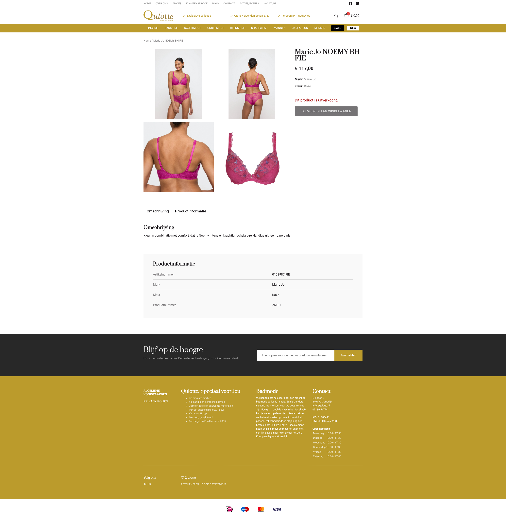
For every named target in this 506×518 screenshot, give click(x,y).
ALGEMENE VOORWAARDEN (155, 392)
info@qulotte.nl (321, 405)
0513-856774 (320, 409)
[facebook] (350, 4)
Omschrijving (158, 211)
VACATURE (270, 3)
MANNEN (279, 28)
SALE (337, 28)
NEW (353, 28)
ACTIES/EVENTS (249, 3)
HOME (147, 3)
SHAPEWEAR (259, 28)
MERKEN (319, 28)
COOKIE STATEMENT (214, 484)
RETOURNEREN (190, 484)
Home (147, 40)
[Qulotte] (158, 15)
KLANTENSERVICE (197, 3)
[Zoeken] (336, 16)
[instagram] (357, 4)
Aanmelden (348, 355)
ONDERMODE (215, 28)
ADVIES (177, 3)
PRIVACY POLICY (155, 401)
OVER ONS (162, 3)
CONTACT (229, 3)
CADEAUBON (300, 28)
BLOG (215, 3)
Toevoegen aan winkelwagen (326, 111)
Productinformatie (190, 211)
